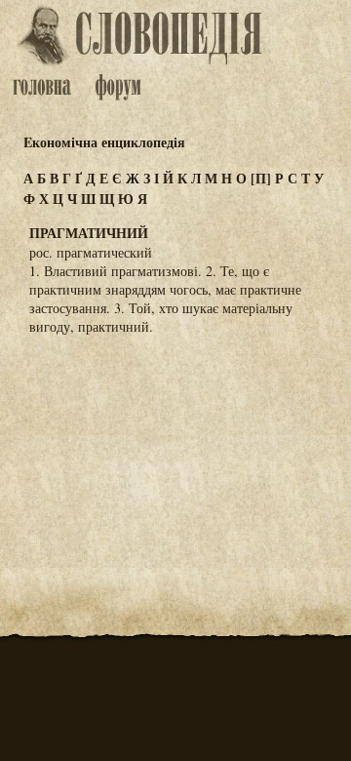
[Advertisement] (175, 446)
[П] (261, 178)
